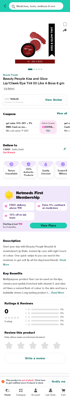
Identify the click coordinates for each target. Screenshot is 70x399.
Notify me (58, 381)
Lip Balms (9, 88)
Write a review (35, 358)
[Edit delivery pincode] (65, 148)
